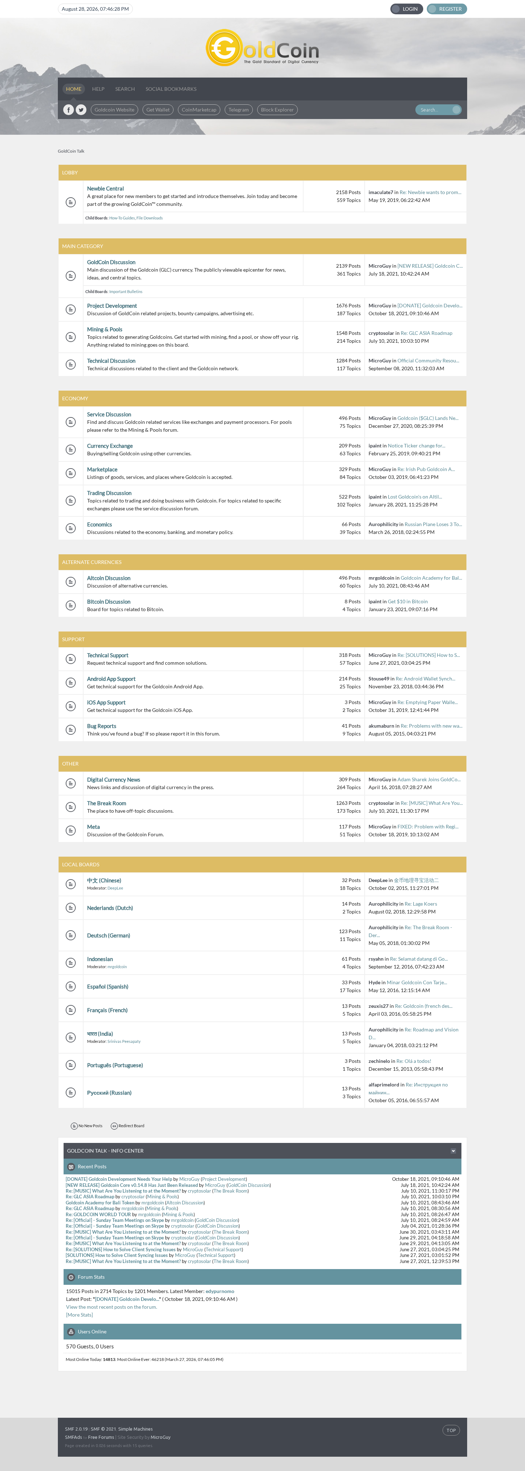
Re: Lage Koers (421, 904)
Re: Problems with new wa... (431, 726)
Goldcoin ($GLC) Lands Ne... (428, 418)
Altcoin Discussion (108, 578)
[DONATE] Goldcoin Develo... (430, 305)
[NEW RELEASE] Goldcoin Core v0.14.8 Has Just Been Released (132, 1185)
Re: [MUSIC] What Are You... (432, 803)
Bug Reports (101, 726)
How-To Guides (122, 218)
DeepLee (115, 888)
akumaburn (381, 726)
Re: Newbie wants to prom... (430, 192)
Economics (99, 524)
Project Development (112, 305)
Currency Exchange (110, 445)
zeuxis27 (379, 1006)
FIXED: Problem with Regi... (428, 826)
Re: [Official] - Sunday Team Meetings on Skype (115, 1220)
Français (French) (107, 1010)
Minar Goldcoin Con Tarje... (417, 982)
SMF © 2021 (103, 1428)
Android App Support (111, 678)
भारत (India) (100, 1033)
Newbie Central (105, 188)
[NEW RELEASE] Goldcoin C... (430, 266)
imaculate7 (381, 192)
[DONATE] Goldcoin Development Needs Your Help (119, 1179)
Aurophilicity (383, 524)
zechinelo (379, 1061)
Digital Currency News (113, 779)
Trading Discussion (109, 493)
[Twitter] (81, 109)
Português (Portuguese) (115, 1065)
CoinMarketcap (199, 110)
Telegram (239, 110)
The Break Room (106, 803)
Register (450, 9)
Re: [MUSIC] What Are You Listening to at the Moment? (123, 1191)
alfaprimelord (384, 1084)
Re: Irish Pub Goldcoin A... (426, 469)
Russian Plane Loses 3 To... (433, 524)
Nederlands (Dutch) (110, 908)
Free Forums (101, 1437)
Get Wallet (158, 110)
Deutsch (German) (108, 935)
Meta (93, 826)
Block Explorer (277, 110)
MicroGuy (380, 266)
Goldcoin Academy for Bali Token (100, 1202)
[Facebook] (68, 109)
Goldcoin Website (114, 110)
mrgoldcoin (381, 578)
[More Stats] (79, 1315)
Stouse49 (379, 678)
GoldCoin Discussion (111, 262)
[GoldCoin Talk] (262, 48)
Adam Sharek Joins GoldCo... (429, 779)
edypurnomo (220, 1291)
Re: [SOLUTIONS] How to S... (429, 655)
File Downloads (149, 218)
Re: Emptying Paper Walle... (428, 702)
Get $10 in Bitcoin (408, 601)
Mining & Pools (104, 329)
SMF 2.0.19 (76, 1428)
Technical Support (108, 655)
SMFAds (73, 1437)
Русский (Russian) (109, 1092)
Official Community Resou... (428, 360)
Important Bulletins (125, 291)
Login (410, 9)
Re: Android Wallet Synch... (425, 678)
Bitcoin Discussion (108, 601)
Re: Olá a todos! (413, 1061)
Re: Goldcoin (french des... (423, 1006)
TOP (451, 1430)
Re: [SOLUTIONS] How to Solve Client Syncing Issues (121, 1249)
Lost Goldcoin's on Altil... (415, 497)
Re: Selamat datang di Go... (419, 959)
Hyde (374, 982)
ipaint (375, 445)
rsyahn (376, 959)
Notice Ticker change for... (416, 445)
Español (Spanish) (108, 986)
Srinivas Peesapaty (124, 1041)
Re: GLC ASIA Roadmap (426, 333)
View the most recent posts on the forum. (111, 1307)
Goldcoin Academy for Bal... (431, 578)
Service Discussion (109, 414)
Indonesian (100, 959)
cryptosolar (381, 333)
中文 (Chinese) (104, 880)
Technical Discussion (111, 360)
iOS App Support (106, 702)
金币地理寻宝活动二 (416, 880)
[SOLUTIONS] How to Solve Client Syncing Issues (117, 1255)
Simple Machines (135, 1428)
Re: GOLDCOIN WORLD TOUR (98, 1214)
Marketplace (102, 469)
